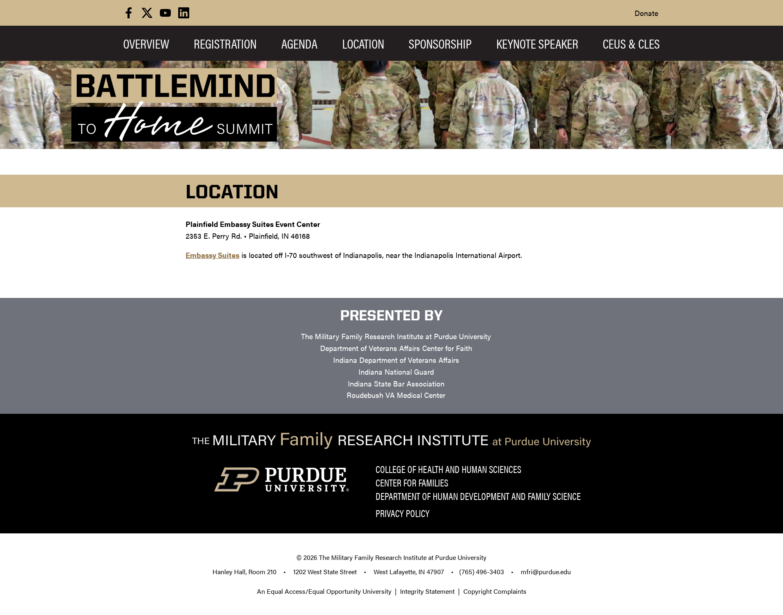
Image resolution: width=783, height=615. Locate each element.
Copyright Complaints (494, 591)
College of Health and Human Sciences (448, 469)
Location (363, 43)
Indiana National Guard (396, 371)
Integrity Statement (427, 591)
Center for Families (412, 482)
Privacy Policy (402, 513)
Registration (225, 43)
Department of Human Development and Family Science (478, 496)
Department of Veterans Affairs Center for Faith (396, 348)
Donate (646, 13)
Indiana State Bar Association (396, 383)
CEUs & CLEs (631, 43)
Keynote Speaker (537, 43)
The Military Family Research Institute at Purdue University (396, 336)
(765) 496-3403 (481, 571)
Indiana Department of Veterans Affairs (396, 360)
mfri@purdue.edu (546, 571)
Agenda (299, 43)
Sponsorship (440, 43)
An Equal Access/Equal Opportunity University (324, 591)
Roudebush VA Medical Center (396, 395)
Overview (146, 43)
